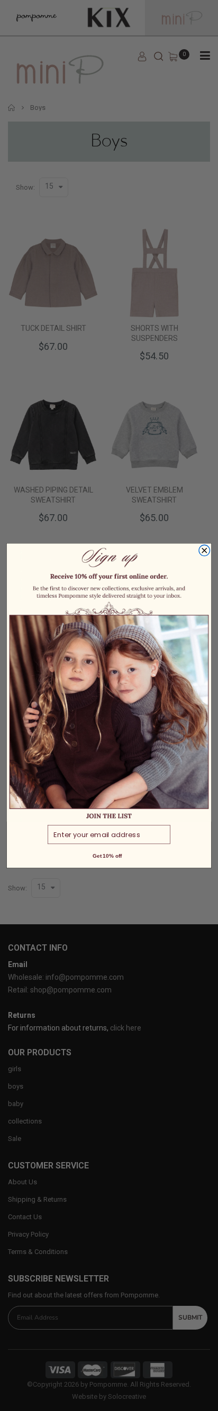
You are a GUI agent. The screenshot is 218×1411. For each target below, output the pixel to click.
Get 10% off (107, 855)
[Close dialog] (204, 550)
